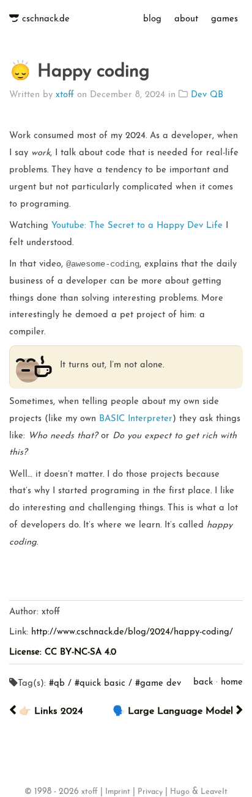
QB (216, 95)
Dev (200, 95)
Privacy (150, 792)
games (224, 19)
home (232, 682)
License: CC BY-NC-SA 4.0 (62, 652)
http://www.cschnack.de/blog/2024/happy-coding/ (132, 632)
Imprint (117, 792)
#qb (57, 683)
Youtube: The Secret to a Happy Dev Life (137, 225)
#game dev (158, 683)
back (203, 682)
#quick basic (100, 683)
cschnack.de (46, 19)
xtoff (65, 95)
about (186, 19)
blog (152, 19)
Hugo (180, 792)
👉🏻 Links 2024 (49, 711)
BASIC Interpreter (135, 419)
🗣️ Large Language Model (174, 711)
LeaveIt (214, 792)
